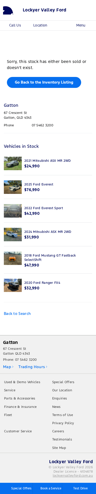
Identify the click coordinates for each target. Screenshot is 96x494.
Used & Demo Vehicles (22, 382)
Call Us (15, 25)
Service (9, 390)
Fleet (8, 415)
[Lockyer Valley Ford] (11, 10)
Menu (80, 25)
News (56, 407)
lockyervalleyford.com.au (73, 476)
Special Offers (63, 382)
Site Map (59, 448)
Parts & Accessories (19, 398)
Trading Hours (31, 366)
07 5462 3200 (43, 125)
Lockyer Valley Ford (45, 10)
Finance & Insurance (20, 407)
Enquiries (59, 398)
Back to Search (17, 313)
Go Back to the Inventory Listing (44, 82)
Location (40, 25)
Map (7, 366)
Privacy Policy (63, 423)
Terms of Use (62, 415)
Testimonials (62, 439)
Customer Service (18, 431)
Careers (58, 431)
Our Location (62, 390)
